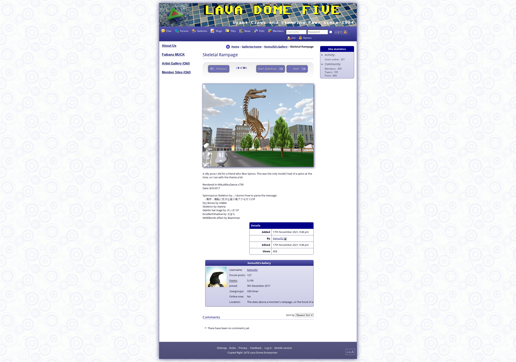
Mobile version (283, 348)
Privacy (243, 348)
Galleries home (252, 46)
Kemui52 (278, 238)
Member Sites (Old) (176, 72)
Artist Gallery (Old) (176, 63)
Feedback (256, 348)
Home (235, 46)
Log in (268, 348)
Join (294, 37)
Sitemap (222, 348)
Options (307, 37)
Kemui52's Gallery (275, 46)
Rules (232, 348)
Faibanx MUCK (173, 54)
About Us (169, 45)
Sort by (290, 315)
